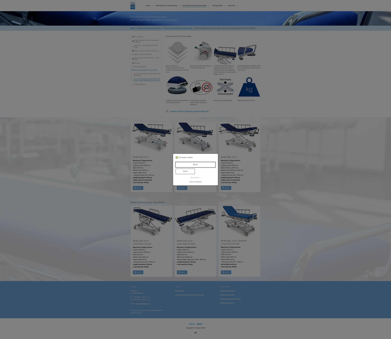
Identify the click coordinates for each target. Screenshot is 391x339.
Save (185, 171)
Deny (195, 164)
